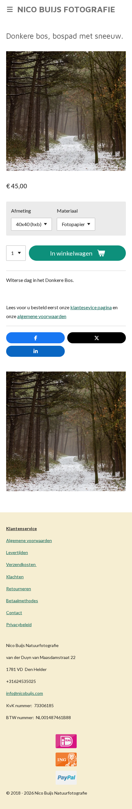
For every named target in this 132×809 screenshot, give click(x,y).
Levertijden (17, 552)
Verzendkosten (21, 564)
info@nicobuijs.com (24, 693)
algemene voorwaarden (41, 316)
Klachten (15, 576)
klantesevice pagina (91, 307)
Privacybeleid (19, 624)
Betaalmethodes (22, 600)
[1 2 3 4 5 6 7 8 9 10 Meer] (16, 253)
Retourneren (18, 588)
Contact (14, 612)
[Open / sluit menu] (10, 9)
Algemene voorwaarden (29, 540)
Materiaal (67, 211)
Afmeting (21, 211)
